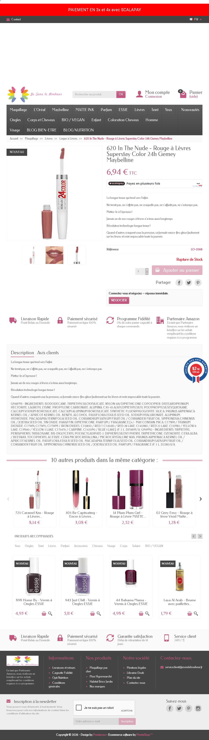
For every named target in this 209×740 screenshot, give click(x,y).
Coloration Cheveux (123, 120)
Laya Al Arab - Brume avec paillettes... (179, 602)
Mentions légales (136, 668)
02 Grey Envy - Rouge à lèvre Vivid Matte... (174, 515)
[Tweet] (188, 282)
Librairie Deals (135, 673)
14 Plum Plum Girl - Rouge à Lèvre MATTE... (128, 515)
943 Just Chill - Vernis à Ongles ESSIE (82, 602)
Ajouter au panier (181, 270)
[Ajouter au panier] (43, 613)
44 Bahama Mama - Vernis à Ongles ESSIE (131, 602)
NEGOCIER (119, 300)
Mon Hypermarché (101, 676)
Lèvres (140, 110)
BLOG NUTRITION (78, 130)
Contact (16, 19)
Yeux (168, 110)
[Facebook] (169, 708)
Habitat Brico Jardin (101, 681)
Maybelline (60, 110)
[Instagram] (198, 708)
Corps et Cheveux (41, 120)
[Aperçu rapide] (50, 613)
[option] (34, 586)
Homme (152, 120)
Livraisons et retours (63, 668)
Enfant (96, 120)
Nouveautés (190, 110)
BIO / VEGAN (73, 120)
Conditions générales (57, 684)
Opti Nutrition (60, 678)
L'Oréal (39, 110)
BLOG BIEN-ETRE (42, 130)
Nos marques (97, 686)
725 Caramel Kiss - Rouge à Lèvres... (35, 515)
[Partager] (179, 282)
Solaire (136, 546)
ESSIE (123, 110)
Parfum (106, 110)
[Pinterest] (198, 282)
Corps (124, 546)
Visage (15, 130)
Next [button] (200, 536)
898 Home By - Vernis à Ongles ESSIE (34, 602)
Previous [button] (193, 536)
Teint (154, 110)
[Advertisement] (104, 53)
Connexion (153, 96)
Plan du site (133, 678)
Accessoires (81, 546)
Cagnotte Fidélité (62, 673)
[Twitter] (179, 708)
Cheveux (97, 546)
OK (121, 94)
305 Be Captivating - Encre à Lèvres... (81, 515)
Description (22, 352)
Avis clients (48, 352)
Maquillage (18, 110)
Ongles (15, 120)
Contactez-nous (136, 683)
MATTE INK (85, 110)
